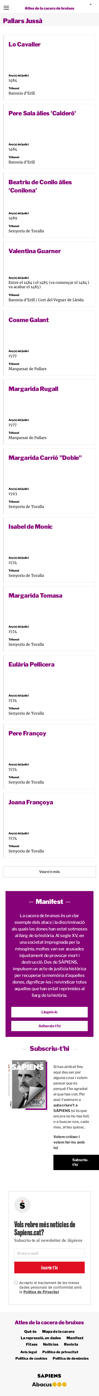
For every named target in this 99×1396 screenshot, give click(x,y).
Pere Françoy (27, 733)
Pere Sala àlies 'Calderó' (42, 113)
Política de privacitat (60, 1352)
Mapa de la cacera (58, 1331)
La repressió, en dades (41, 1338)
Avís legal (28, 1352)
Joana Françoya (31, 802)
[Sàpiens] (92, 7)
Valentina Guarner (35, 251)
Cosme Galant (29, 319)
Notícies (50, 1344)
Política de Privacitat (41, 1292)
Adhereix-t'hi (49, 1026)
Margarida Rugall (33, 388)
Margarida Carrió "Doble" (45, 457)
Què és (30, 1331)
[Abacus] (49, 1384)
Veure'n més (49, 872)
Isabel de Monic (30, 526)
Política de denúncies (71, 1358)
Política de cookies (31, 1358)
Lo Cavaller (25, 44)
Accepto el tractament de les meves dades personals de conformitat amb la (50, 1287)
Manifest (75, 1338)
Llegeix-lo (49, 1012)
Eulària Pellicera (32, 664)
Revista (71, 1344)
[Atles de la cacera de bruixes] (49, 8)
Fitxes (32, 1344)
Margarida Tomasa (35, 595)
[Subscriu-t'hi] (27, 1084)
